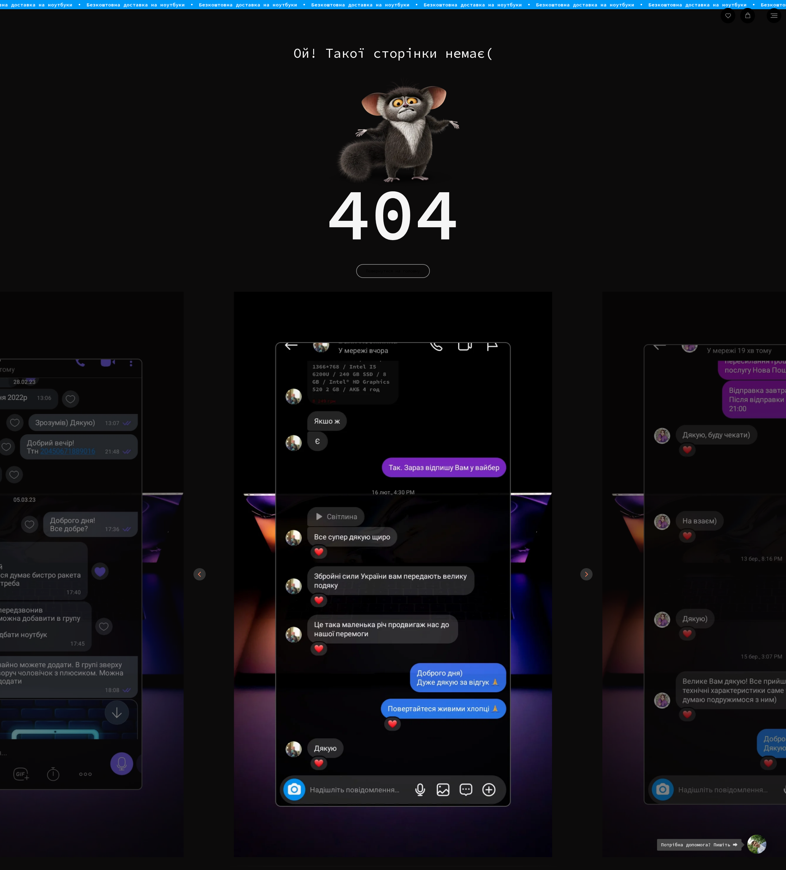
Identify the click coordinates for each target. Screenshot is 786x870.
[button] (728, 15)
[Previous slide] (199, 574)
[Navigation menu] (774, 16)
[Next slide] (586, 574)
